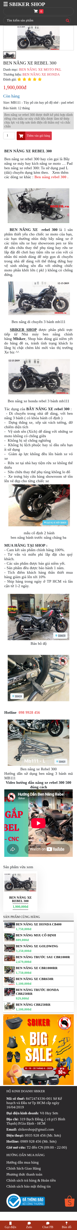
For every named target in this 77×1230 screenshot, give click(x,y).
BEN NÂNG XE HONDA (41, 74)
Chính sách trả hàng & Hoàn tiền (31, 1180)
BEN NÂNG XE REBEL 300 (20, 899)
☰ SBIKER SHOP (24, 4)
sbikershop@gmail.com (36, 1129)
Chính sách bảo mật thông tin (28, 1186)
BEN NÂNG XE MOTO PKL (40, 69)
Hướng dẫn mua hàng (22, 1162)
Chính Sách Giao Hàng (23, 1168)
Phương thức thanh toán (24, 1174)
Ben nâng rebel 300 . (51, 177)
